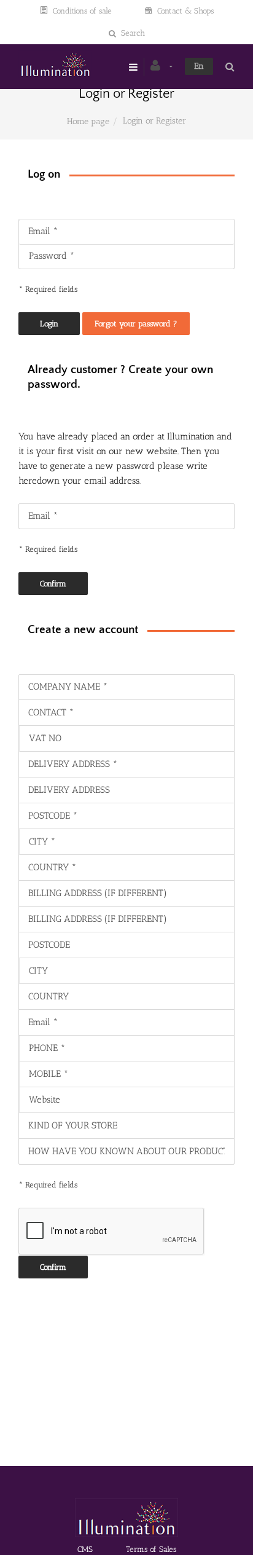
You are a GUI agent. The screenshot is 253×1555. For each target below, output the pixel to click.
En (199, 66)
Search (133, 32)
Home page (88, 121)
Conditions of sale (82, 10)
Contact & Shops (185, 10)
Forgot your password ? (136, 323)
